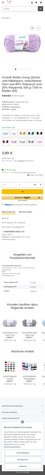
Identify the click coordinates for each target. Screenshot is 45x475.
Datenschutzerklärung (12, 447)
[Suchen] (40, 8)
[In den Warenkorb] (22, 191)
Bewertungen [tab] (25, 212)
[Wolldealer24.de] (9, 2)
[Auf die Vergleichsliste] (32, 28)
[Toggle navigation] (3, 1)
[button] (32, 2)
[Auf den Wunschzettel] (38, 28)
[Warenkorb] (41, 2)
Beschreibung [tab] (8, 212)
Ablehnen (23, 466)
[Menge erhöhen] (40, 184)
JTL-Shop (26, 472)
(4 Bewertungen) (18, 96)
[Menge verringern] (4, 184)
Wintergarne (15, 107)
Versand (21, 161)
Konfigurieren (23, 460)
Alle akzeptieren (23, 453)
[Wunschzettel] (36, 2)
